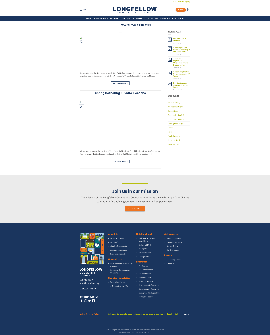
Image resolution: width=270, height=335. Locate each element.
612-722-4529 (86, 280)
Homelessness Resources (148, 289)
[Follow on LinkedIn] (93, 301)
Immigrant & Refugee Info (149, 293)
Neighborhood (101, 18)
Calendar (114, 18)
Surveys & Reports (145, 297)
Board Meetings (174, 102)
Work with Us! (173, 144)
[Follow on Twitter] (89, 301)
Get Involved (128, 18)
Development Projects (177, 123)
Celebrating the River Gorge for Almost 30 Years (181, 74)
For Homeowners (145, 270)
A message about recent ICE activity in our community (181, 49)
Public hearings (174, 136)
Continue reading (120, 83)
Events (170, 127)
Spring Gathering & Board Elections (120, 93)
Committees (141, 18)
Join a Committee (174, 238)
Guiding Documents (118, 246)
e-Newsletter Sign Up (119, 286)
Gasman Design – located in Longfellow (137, 332)
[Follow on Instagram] (85, 301)
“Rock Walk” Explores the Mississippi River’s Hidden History (180, 62)
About (89, 18)
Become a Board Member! (179, 40)
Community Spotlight (176, 115)
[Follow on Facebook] (81, 301)
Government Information (148, 285)
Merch (181, 18)
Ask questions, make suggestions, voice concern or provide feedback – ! (143, 314)
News (174, 18)
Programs (153, 18)
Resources (165, 18)
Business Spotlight (175, 107)
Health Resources (145, 281)
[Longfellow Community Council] (135, 9)
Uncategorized (174, 140)
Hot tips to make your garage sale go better (181, 85)
